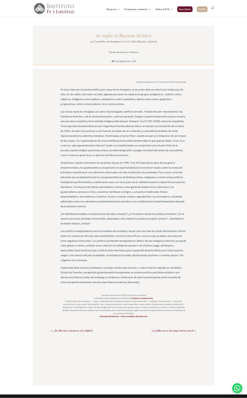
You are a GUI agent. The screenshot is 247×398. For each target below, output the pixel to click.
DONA (202, 9)
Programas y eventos (136, 9)
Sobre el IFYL (162, 9)
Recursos (112, 9)
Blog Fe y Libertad (147, 41)
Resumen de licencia (109, 316)
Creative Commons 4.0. (142, 298)
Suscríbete (185, 9)
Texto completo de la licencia (133, 316)
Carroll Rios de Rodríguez (107, 41)
